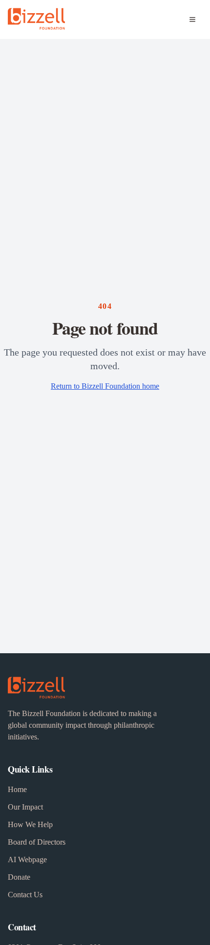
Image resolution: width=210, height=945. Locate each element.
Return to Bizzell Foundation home (105, 386)
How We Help (30, 824)
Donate (19, 877)
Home (17, 789)
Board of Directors (36, 842)
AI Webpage (27, 859)
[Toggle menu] (192, 19)
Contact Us (25, 894)
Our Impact (25, 807)
